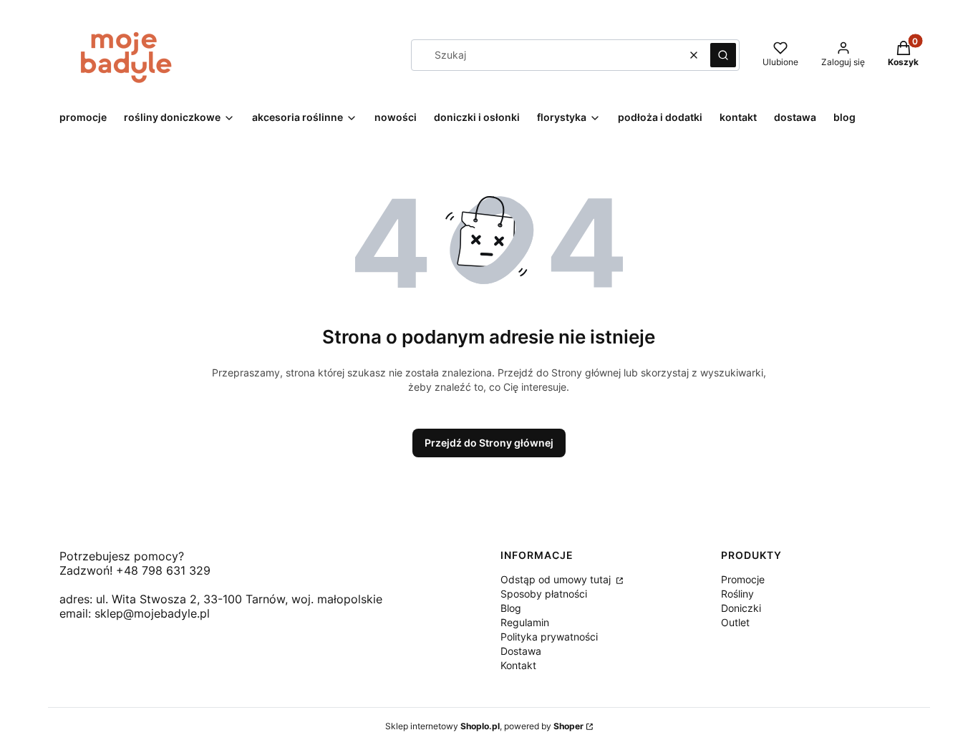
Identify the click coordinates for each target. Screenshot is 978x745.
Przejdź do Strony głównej (489, 443)
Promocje (743, 579)
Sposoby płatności (543, 594)
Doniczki (741, 608)
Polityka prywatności (549, 636)
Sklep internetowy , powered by (484, 726)
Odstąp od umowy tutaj (557, 579)
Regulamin (524, 622)
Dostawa (520, 651)
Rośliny (737, 594)
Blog (510, 608)
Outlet (735, 622)
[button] (723, 55)
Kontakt (518, 665)
